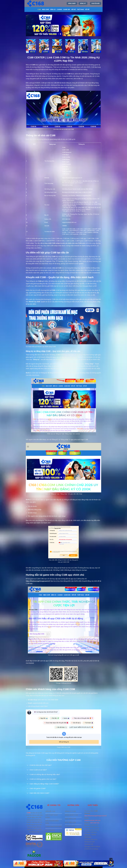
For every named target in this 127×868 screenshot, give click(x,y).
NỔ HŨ (73, 9)
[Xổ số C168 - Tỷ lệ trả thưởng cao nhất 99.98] (96, 46)
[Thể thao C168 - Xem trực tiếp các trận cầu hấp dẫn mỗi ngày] (83, 46)
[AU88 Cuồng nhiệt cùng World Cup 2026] (38, 863)
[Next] (97, 25)
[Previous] (29, 25)
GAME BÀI (66, 9)
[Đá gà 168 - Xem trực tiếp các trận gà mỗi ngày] (57, 46)
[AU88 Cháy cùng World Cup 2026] (89, 863)
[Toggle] (27, 765)
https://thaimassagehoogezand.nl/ (72, 177)
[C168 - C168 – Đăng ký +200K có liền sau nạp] (36, 3)
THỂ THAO (80, 9)
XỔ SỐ (87, 9)
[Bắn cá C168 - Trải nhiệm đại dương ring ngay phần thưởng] (31, 46)
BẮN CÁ (53, 9)
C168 (39, 9)
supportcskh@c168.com (92, 820)
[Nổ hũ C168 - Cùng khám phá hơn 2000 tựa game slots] (70, 46)
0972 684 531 (94, 823)
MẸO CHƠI (45, 9)
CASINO (59, 9)
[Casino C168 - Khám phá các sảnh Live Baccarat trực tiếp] (44, 46)
